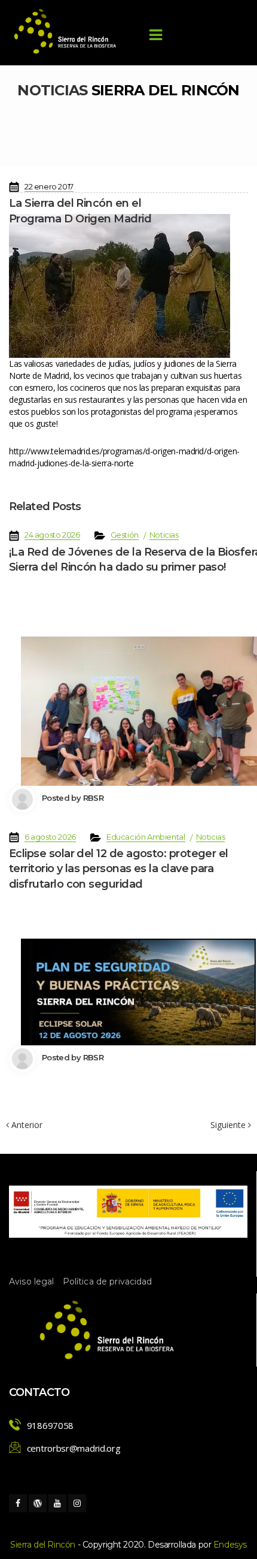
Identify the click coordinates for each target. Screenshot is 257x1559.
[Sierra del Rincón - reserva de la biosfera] (66, 31)
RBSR (93, 798)
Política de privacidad (107, 1281)
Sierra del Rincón (42, 1544)
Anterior (25, 1124)
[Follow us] (18, 1503)
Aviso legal (31, 1281)
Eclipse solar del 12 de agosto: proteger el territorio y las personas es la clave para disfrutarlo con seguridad (118, 868)
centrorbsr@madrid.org (74, 1448)
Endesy (230, 1544)
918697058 (50, 1425)
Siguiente (229, 1125)
